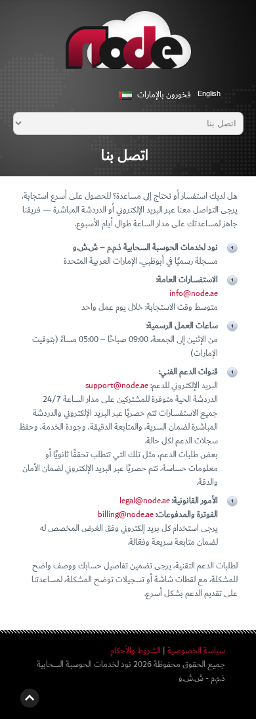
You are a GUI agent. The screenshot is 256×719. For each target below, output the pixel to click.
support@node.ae (116, 386)
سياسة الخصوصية (196, 651)
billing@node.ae (126, 515)
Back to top (29, 698)
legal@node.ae (144, 501)
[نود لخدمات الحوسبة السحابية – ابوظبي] (128, 47)
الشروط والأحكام (135, 651)
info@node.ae (193, 294)
